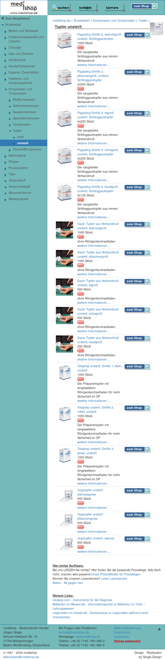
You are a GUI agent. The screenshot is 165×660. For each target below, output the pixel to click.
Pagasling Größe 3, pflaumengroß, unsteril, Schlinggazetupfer (93, 75)
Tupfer (17, 130)
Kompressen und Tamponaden (20, 91)
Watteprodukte (18, 199)
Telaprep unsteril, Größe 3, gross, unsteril (95, 450)
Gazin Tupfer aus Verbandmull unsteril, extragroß (98, 311)
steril (20, 137)
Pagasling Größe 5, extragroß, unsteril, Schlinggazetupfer (98, 152)
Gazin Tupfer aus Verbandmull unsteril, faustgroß (98, 339)
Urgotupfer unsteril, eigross (95, 538)
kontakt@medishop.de (74, 632)
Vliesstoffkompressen (27, 149)
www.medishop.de (87, 636)
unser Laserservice (114, 578)
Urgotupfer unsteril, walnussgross (90, 492)
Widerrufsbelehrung (127, 628)
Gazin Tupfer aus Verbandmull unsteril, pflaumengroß (98, 254)
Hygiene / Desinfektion (24, 72)
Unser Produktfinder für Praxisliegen (116, 574)
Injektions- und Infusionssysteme (20, 80)
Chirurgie (15, 47)
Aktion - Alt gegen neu (68, 583)
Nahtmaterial (17, 155)
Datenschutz (122, 632)
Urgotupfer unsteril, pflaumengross (90, 516)
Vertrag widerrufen (127, 641)
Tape (12, 174)
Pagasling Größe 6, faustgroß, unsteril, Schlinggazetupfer (98, 188)
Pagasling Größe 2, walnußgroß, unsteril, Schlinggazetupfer (99, 36)
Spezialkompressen (26, 118)
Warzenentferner (20, 192)
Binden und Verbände (23, 30)
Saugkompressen (25, 112)
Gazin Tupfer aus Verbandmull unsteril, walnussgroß (98, 225)
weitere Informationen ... (93, 65)
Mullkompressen (24, 99)
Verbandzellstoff (19, 186)
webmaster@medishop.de (21, 657)
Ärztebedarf (13, 24)
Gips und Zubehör (21, 53)
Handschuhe (17, 60)
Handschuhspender (22, 66)
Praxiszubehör (18, 168)
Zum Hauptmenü (17, 18)
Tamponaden (22, 124)
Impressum (121, 636)
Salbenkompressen (26, 105)
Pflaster (14, 161)
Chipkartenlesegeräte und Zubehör (26, 39)
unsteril (22, 143)
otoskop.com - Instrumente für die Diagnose (82, 600)
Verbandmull (17, 180)
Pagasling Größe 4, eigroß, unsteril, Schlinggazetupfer (95, 115)
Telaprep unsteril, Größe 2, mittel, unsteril (95, 409)
